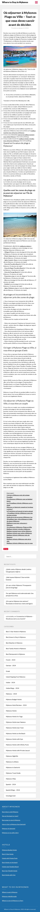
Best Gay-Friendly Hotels (9, 871)
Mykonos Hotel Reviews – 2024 (16, 705)
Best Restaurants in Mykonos (15, 654)
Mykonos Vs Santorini (8, 828)
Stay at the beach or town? (10, 816)
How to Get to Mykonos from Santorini (14, 824)
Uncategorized (10, 796)
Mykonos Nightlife (12, 756)
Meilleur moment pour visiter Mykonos (19, 531)
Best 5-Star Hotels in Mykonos (16, 631)
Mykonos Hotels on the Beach (15, 733)
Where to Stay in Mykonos (15, 2)
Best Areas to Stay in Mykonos (16, 637)
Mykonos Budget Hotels (14, 699)
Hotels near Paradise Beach (10, 866)
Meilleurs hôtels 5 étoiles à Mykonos (18, 529)
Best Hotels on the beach (10, 862)
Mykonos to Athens (12, 762)
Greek (8, 671)
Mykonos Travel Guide (13, 773)
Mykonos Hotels (11, 711)
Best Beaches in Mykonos (14, 643)
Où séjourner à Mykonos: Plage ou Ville (19, 527)
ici (28, 137)
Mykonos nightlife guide (9, 896)
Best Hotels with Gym (8, 875)
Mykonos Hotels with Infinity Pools (17, 745)
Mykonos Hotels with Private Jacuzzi (18, 750)
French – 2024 (10, 660)
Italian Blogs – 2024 (12, 688)
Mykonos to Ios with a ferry (10, 833)
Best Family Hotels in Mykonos (16, 648)
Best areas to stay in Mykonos (11, 820)
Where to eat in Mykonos (9, 892)
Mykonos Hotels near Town (15, 728)
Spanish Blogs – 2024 (13, 790)
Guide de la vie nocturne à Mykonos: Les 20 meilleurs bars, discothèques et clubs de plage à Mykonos (19, 519)
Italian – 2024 (10, 682)
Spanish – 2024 (11, 784)
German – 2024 (11, 665)
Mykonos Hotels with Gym (14, 739)
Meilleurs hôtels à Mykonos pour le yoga (20, 543)
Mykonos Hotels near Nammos (16, 722)
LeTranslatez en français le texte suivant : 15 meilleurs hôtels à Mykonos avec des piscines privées (20, 513)
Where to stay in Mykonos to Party (12, 900)
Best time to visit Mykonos (10, 812)
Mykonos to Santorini (13, 767)
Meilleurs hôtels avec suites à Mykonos (19, 533)
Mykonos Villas (11, 779)
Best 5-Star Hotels (8, 854)
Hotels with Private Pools (9, 858)
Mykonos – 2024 (11, 694)
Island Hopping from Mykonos (15, 677)
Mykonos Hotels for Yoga (14, 716)
